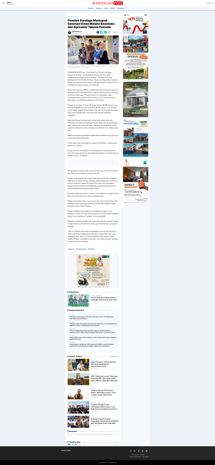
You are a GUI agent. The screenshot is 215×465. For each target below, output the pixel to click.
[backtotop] (107, 460)
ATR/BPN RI (95, 417)
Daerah (94, 374)
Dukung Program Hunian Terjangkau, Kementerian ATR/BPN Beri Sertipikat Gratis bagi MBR (104, 421)
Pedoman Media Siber (135, 456)
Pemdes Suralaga (81, 249)
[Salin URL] (109, 32)
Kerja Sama (145, 456)
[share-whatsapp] (105, 32)
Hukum (113, 8)
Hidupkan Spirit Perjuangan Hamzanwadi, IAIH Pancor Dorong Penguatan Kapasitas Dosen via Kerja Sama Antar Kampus (93, 324)
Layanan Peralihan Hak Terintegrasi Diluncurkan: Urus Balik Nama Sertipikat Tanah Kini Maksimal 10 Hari (104, 407)
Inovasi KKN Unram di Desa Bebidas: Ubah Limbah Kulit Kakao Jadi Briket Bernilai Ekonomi (93, 338)
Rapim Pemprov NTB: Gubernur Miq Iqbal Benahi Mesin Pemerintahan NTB (103, 364)
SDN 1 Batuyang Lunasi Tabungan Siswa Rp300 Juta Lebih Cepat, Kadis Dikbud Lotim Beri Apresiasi (104, 378)
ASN (93, 388)
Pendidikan (91, 249)
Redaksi (142, 454)
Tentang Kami (135, 454)
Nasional (95, 360)
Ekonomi (90, 8)
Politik (106, 8)
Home (69, 16)
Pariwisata (98, 8)
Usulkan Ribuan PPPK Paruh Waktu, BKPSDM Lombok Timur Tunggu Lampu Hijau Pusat (103, 392)
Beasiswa (71, 249)
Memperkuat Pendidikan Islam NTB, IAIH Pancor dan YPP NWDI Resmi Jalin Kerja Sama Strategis (92, 317)
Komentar (115, 32)
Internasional (120, 8)
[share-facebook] (97, 32)
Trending (210, 3)
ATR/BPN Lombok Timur (99, 402)
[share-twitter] (101, 32)
